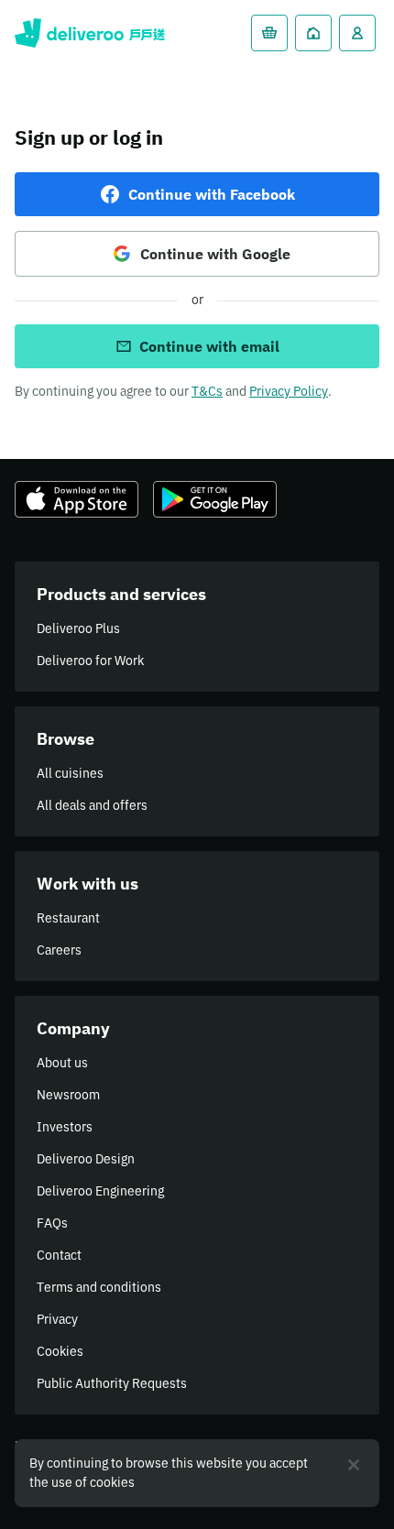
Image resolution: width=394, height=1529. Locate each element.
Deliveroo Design (86, 1159)
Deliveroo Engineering (100, 1191)
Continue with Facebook (211, 194)
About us (62, 1062)
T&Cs (207, 391)
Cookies (60, 1351)
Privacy (57, 1319)
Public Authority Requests (112, 1383)
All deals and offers (92, 805)
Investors (65, 1127)
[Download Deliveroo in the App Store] (76, 499)
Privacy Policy (288, 391)
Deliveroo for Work (90, 660)
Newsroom (68, 1095)
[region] (197, 1473)
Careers (59, 950)
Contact (59, 1255)
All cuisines (70, 773)
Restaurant (68, 918)
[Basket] (269, 33)
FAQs (52, 1223)
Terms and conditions (99, 1287)
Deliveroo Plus (78, 628)
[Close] (354, 1465)
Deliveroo (90, 33)
